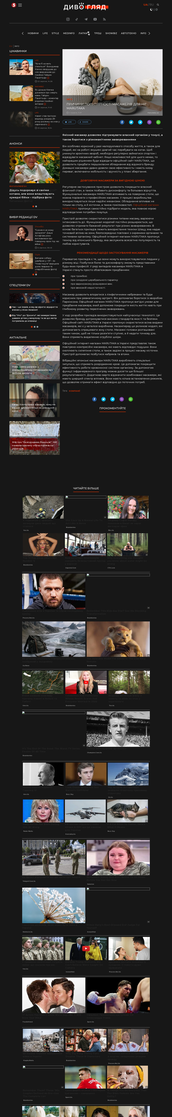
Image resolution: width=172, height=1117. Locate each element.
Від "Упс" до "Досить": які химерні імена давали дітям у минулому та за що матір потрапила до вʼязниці (34, 318)
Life (45, 33)
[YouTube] (95, 19)
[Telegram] (86, 19)
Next (149, 33)
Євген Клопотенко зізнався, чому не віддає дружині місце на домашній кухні (33, 407)
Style (55, 33)
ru (152, 4)
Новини (33, 33)
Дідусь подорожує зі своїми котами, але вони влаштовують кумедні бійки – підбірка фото (31, 194)
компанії (74, 391)
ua (145, 4)
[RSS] (104, 19)
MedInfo (69, 33)
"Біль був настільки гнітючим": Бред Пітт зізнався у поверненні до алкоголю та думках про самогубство (47, 236)
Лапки (83, 33)
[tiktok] (76, 19)
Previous (23, 33)
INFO (143, 33)
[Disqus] (112, 450)
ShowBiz (111, 33)
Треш (97, 33)
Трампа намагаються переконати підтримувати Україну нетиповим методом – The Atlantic (46, 261)
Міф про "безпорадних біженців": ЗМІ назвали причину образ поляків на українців (34, 445)
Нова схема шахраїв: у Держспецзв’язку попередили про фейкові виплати (32, 369)
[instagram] (67, 19)
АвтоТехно (128, 33)
